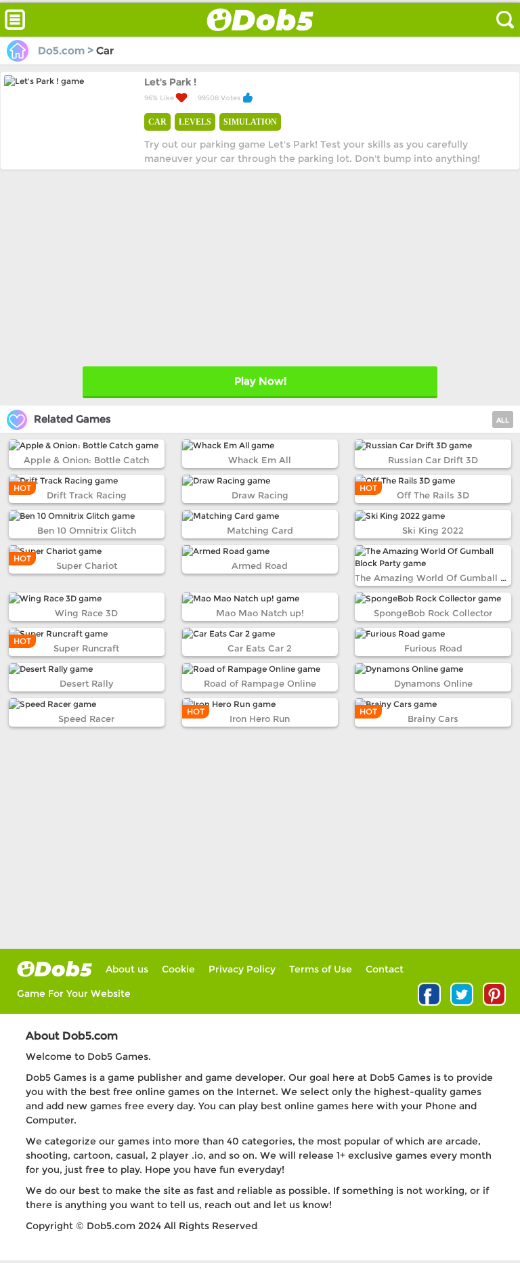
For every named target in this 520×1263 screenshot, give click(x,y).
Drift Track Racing (87, 495)
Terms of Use (320, 969)
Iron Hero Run (260, 718)
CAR (157, 122)
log (54, 969)
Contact (385, 969)
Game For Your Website (74, 993)
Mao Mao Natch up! (260, 612)
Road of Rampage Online (260, 683)
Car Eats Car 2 (260, 648)
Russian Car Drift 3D (433, 459)
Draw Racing (260, 495)
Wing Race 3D (86, 612)
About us (127, 969)
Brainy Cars (433, 718)
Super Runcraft (86, 648)
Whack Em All (259, 459)
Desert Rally (86, 683)
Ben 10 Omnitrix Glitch (86, 530)
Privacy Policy (242, 969)
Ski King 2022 (433, 530)
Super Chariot (86, 565)
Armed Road (260, 565)
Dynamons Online (433, 683)
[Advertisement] (260, 265)
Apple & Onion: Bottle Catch (86, 459)
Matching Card (260, 530)
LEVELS (195, 122)
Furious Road (433, 648)
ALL (502, 420)
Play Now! (260, 380)
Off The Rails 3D (433, 495)
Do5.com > (65, 50)
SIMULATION (250, 122)
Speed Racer (86, 718)
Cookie (178, 969)
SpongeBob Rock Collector (433, 612)
